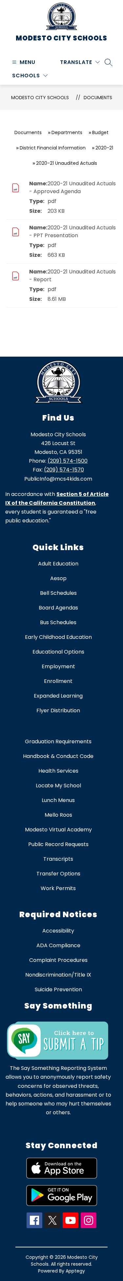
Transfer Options (58, 873)
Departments (66, 132)
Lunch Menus (58, 800)
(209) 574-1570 (64, 469)
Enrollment (58, 681)
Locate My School (58, 785)
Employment (58, 666)
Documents (98, 97)
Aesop (58, 578)
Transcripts (58, 859)
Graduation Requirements (58, 741)
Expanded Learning (58, 696)
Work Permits (58, 888)
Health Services (58, 771)
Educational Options (58, 652)
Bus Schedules (58, 622)
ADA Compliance (58, 945)
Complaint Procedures (58, 960)
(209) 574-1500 (68, 461)
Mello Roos (58, 815)
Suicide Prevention (58, 989)
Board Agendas (58, 607)
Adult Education (58, 563)
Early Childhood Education (58, 637)
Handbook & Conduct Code (58, 756)
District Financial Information (53, 148)
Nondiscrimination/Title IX (58, 975)
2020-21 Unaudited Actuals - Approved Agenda (72, 187)
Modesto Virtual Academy (58, 829)
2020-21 (104, 148)
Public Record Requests (58, 844)
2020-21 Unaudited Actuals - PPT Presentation (72, 231)
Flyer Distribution (58, 710)
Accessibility (58, 930)
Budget (100, 132)
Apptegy (75, 1271)
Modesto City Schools (40, 97)
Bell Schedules (58, 593)
